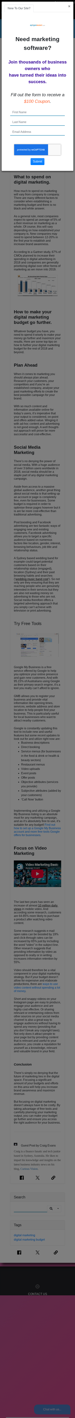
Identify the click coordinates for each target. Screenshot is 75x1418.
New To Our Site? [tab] (19, 8)
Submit (37, 161)
